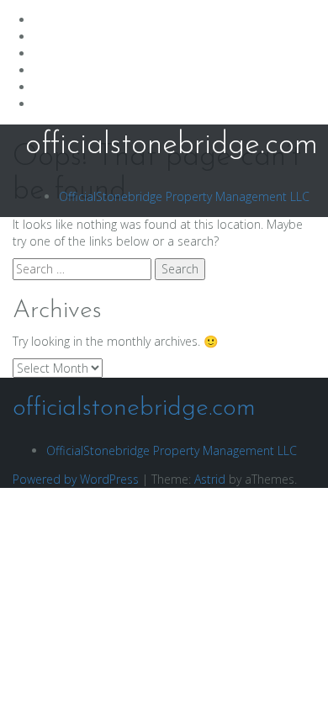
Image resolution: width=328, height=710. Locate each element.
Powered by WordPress (76, 479)
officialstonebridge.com (171, 145)
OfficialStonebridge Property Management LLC (184, 196)
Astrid (209, 479)
